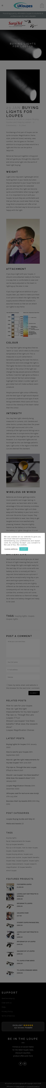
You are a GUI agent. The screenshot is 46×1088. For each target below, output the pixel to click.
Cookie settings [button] (11, 549)
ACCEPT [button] (24, 549)
